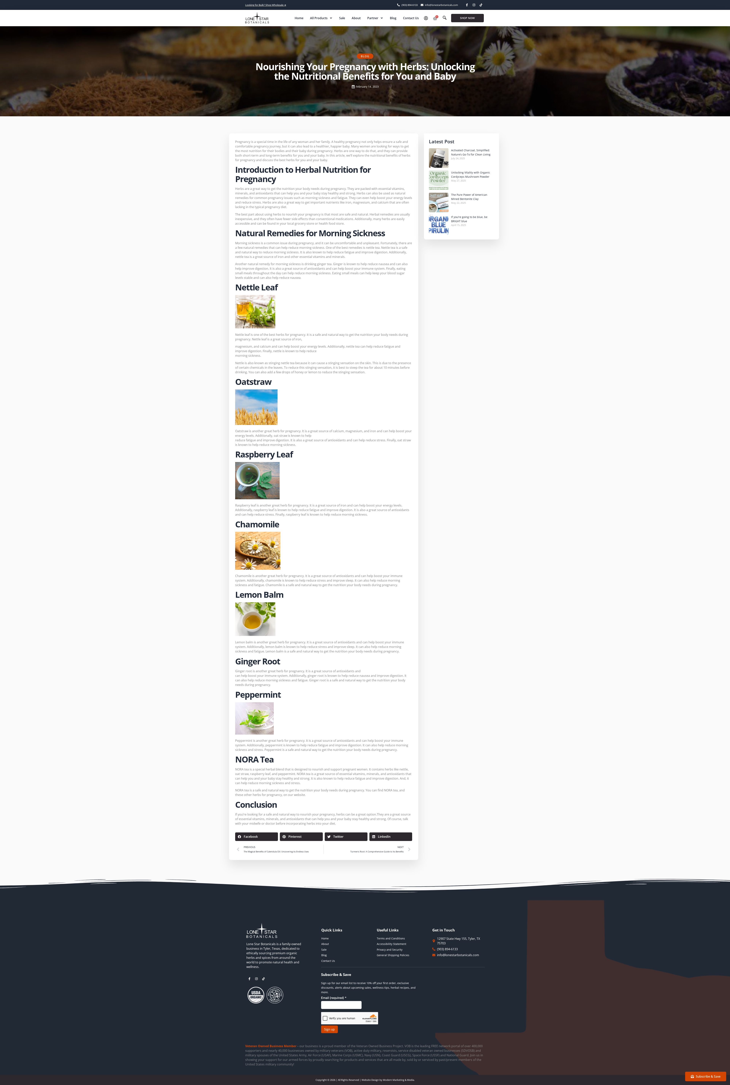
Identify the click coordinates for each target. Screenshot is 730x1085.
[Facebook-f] (467, 5)
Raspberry (242, 505)
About (356, 18)
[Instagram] (474, 5)
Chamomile (243, 576)
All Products (319, 18)
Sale (342, 18)
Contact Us (411, 18)
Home (299, 18)
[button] (444, 18)
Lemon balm (244, 642)
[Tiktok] (481, 5)
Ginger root (243, 671)
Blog (393, 18)
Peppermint (243, 741)
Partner (372, 18)
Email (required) (333, 998)
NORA (239, 769)
